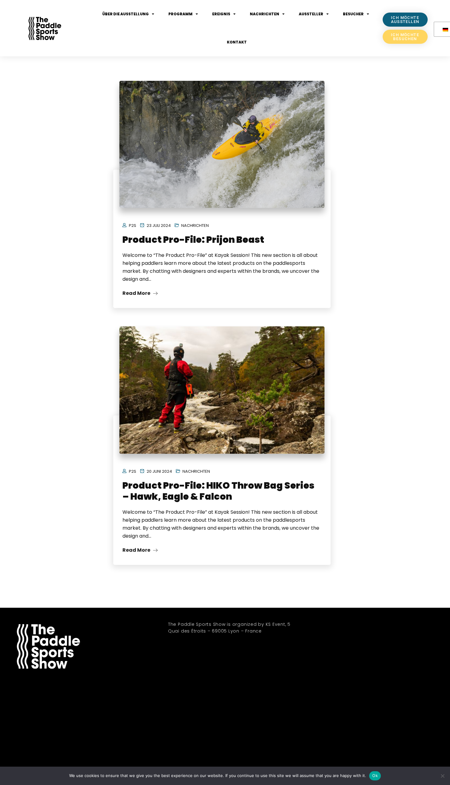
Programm (180, 14)
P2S (132, 225)
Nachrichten (264, 14)
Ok (375, 775)
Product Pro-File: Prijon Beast (193, 239)
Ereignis (221, 14)
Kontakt (237, 42)
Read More (136, 293)
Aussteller (311, 14)
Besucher (353, 14)
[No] (442, 776)
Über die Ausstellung (125, 14)
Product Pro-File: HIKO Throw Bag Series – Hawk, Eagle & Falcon (218, 491)
